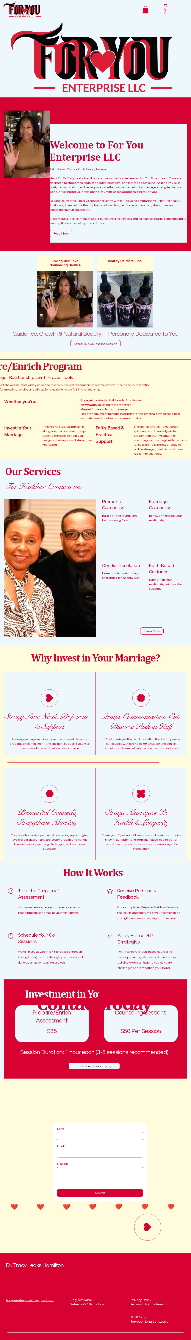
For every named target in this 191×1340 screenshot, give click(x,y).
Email (61, 1146)
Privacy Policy (141, 1300)
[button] (145, 9)
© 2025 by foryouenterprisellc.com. (150, 1319)
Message (62, 1163)
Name (61, 1128)
